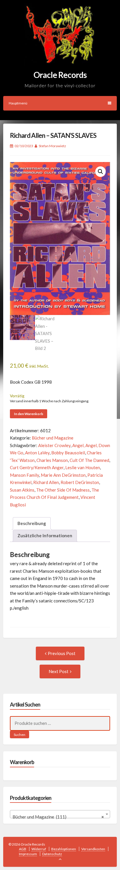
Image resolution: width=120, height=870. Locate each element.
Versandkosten (93, 849)
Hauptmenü (18, 103)
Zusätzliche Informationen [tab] (44, 535)
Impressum (28, 854)
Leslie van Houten (82, 467)
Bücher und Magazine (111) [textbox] (58, 816)
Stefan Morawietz (52, 146)
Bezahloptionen (63, 849)
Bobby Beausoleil (68, 452)
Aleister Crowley (54, 445)
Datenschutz (52, 854)
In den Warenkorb (28, 414)
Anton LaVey (37, 452)
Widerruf (38, 849)
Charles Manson (52, 460)
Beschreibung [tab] (31, 523)
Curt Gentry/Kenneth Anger (36, 467)
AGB (22, 849)
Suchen (19, 734)
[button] (100, 171)
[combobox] (60, 814)
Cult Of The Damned (89, 460)
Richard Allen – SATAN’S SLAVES (53, 135)
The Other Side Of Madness (63, 489)
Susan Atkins (22, 489)
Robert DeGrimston (80, 482)
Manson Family (24, 475)
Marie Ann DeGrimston (63, 475)
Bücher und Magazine (52, 437)
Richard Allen (46, 482)
